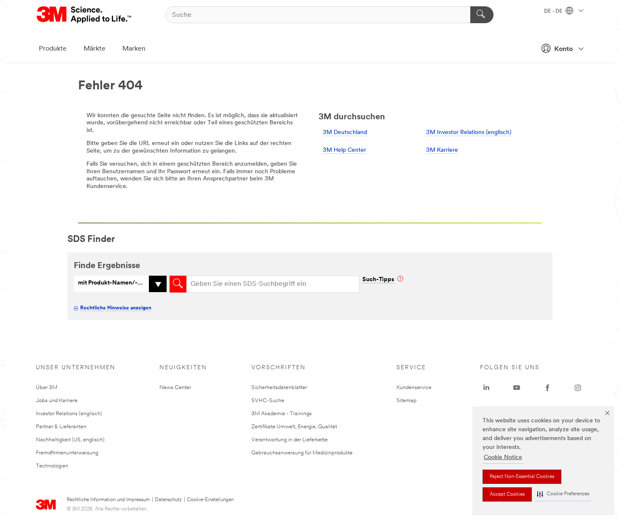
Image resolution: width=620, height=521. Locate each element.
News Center (175, 387)
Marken (134, 49)
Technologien (52, 466)
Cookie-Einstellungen (210, 499)
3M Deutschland (345, 132)
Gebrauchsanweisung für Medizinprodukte (302, 453)
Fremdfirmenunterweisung (67, 453)
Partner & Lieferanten (61, 427)
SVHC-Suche (267, 400)
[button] (563, 494)
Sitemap (406, 400)
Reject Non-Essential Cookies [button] (522, 476)
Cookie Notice (503, 457)
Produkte (53, 49)
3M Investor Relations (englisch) (468, 132)
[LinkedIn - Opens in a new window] (486, 387)
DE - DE (553, 11)
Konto (563, 49)
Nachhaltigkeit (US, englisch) (70, 440)
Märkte (94, 49)
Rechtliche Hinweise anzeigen (115, 308)
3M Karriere (442, 150)
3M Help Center (344, 150)
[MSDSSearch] (178, 284)
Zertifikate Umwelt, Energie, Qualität (294, 427)
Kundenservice (413, 387)
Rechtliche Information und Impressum (108, 499)
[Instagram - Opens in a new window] (577, 387)
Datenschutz (168, 499)
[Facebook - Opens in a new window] (547, 387)
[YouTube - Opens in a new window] (516, 387)
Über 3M (46, 387)
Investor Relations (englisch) (69, 413)
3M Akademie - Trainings (281, 413)
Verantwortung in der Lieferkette (289, 440)
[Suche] (481, 14)
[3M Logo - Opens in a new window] (84, 14)
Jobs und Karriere (57, 400)
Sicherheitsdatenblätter (279, 387)
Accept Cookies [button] (507, 494)
